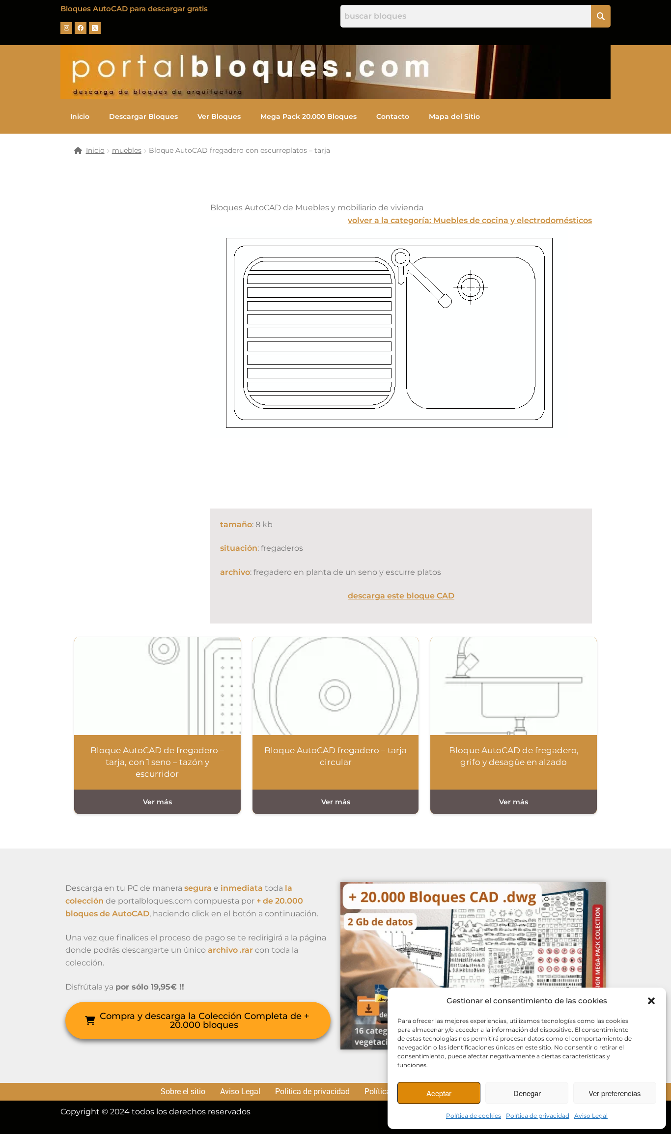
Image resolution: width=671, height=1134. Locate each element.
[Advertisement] (389, 471)
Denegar (527, 1093)
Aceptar (438, 1093)
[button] (651, 1001)
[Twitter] (95, 28)
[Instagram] (66, 28)
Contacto (392, 116)
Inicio (79, 116)
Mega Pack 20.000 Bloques (308, 116)
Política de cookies (473, 1115)
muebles (126, 150)
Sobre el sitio (183, 1092)
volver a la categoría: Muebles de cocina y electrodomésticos (470, 220)
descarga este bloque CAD (401, 595)
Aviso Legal (591, 1115)
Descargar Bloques (143, 116)
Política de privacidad (537, 1115)
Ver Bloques (219, 116)
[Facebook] (80, 28)
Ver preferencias (614, 1093)
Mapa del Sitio (454, 116)
